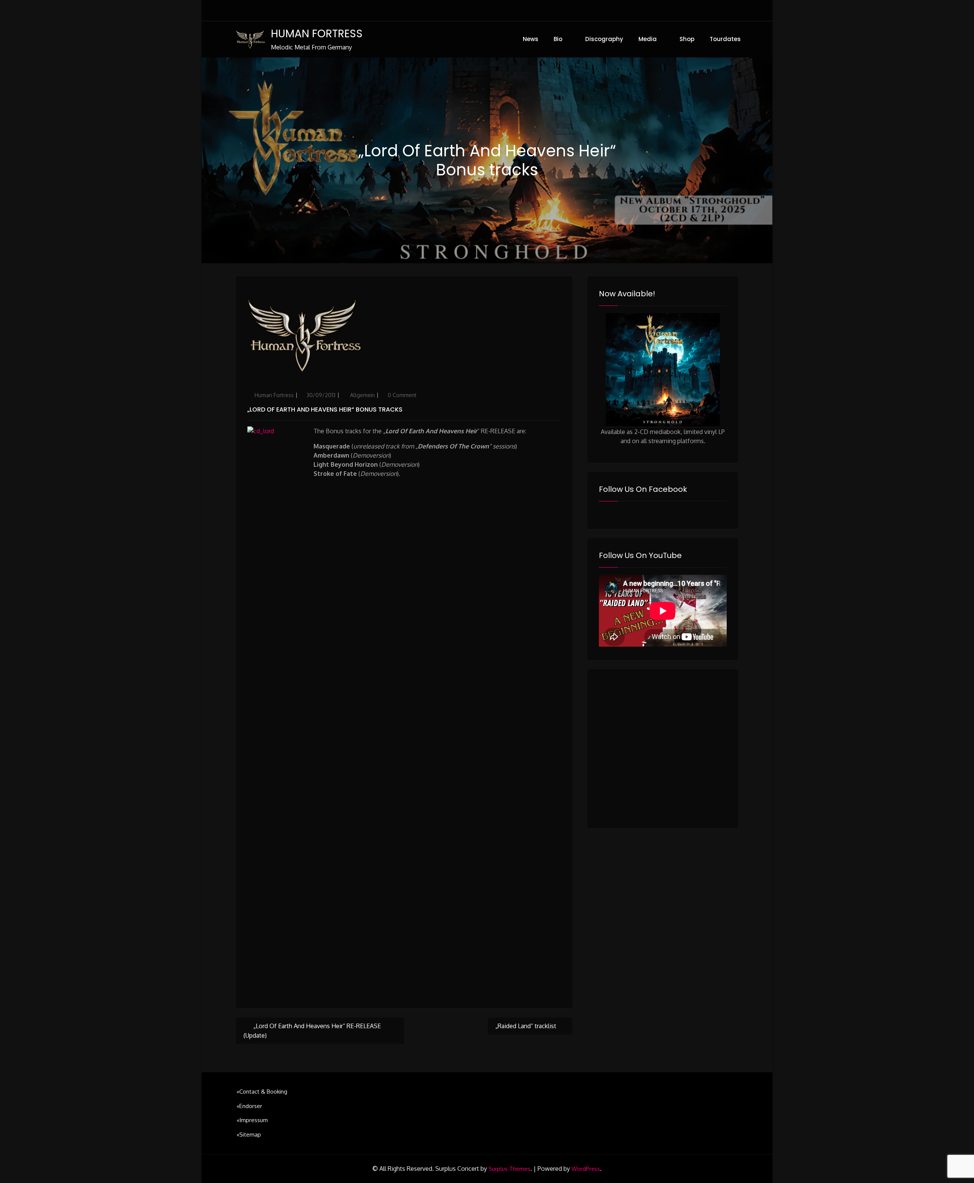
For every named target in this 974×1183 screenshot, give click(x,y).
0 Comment (402, 395)
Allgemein (362, 395)
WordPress (585, 1168)
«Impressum (252, 1120)
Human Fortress (274, 395)
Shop (687, 39)
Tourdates (725, 39)
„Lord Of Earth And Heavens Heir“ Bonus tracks (325, 409)
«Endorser (249, 1106)
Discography (604, 39)
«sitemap (249, 1134)
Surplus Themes (509, 1168)
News (530, 39)
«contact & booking (262, 1091)
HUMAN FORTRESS (317, 33)
